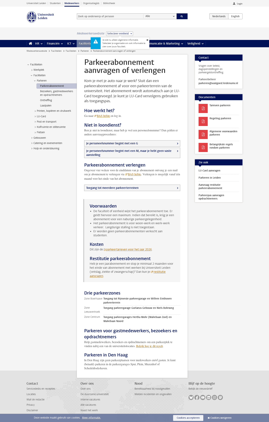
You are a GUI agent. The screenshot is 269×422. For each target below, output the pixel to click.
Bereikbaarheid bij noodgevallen (152, 388)
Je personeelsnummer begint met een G (112, 143)
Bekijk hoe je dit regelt (149, 346)
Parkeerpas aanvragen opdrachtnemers (211, 197)
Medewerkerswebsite (37, 50)
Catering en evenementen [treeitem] (47, 143)
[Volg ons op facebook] (196, 397)
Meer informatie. (91, 417)
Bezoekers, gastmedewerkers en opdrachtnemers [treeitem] (56, 93)
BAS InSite (103, 116)
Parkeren (85, 50)
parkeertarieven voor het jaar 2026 (129, 249)
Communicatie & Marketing (162, 43)
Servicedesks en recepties (41, 388)
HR (37, 43)
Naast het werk (89, 410)
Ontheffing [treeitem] (46, 100)
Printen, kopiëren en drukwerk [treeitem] (54, 111)
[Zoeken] (182, 16)
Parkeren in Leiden (210, 177)
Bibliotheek (109, 3)
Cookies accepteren (188, 418)
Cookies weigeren (220, 418)
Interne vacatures (90, 399)
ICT (69, 43)
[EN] (235, 16)
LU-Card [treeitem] (41, 116)
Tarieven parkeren (220, 105)
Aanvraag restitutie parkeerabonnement (210, 186)
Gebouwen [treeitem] (39, 138)
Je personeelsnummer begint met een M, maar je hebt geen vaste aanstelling (128, 153)
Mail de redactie (35, 399)
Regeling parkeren (220, 118)
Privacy (31, 405)
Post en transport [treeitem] (46, 121)
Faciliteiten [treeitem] (36, 64)
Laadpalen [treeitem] (45, 105)
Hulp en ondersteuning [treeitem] (46, 148)
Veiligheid (193, 43)
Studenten (55, 3)
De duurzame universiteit (95, 394)
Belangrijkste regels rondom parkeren (221, 146)
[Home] (30, 43)
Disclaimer (32, 410)
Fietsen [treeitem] (41, 132)
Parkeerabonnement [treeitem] (52, 86)
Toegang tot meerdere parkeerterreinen (112, 188)
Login (239, 3)
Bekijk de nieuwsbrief (200, 388)
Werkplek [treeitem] (38, 70)
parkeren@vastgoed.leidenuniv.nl (218, 83)
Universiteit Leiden (36, 3)
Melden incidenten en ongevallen (153, 394)
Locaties (31, 394)
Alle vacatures (88, 405)
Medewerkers (71, 3)
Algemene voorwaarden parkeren (223, 133)
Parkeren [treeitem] (42, 80)
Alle (147, 16)
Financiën (53, 43)
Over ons (86, 388)
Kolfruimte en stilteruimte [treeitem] (51, 127)
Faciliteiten (86, 43)
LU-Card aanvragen (209, 170)
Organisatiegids (91, 3)
